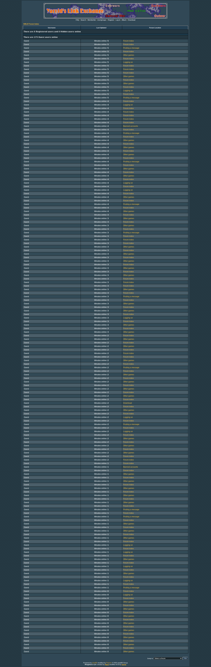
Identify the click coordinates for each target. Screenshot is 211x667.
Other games (128, 55)
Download (131, 20)
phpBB (94, 663)
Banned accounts (130, 126)
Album (124, 20)
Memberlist (92, 20)
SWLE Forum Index (31, 24)
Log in (118, 20)
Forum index (128, 41)
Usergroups (101, 20)
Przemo (109, 663)
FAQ (77, 20)
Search (83, 20)
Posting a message (131, 48)
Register (111, 20)
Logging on (128, 62)
